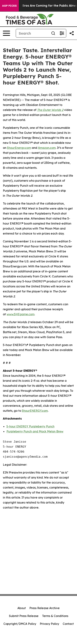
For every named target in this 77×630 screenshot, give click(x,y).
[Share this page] (71, 33)
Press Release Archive (44, 608)
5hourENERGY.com (35, 410)
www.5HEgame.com (20, 314)
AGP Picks (9, 5)
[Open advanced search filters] (61, 33)
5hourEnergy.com (19, 148)
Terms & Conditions (55, 616)
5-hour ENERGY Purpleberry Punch (30, 426)
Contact (68, 624)
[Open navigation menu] (6, 33)
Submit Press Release (23, 616)
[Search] (53, 33)
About (21, 608)
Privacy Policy (49, 624)
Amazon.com (47, 148)
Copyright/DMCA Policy (19, 624)
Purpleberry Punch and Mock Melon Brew (34, 431)
